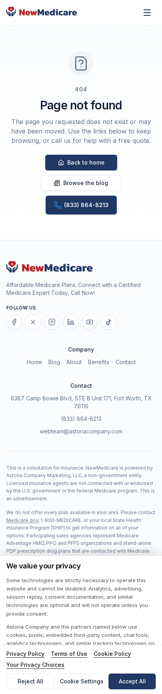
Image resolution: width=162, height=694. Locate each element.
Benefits (98, 362)
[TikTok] (108, 322)
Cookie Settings (81, 681)
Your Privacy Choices (35, 664)
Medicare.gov (22, 520)
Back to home (86, 162)
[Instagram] (52, 322)
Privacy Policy (25, 653)
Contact (126, 362)
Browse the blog (85, 183)
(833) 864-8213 (81, 418)
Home (34, 362)
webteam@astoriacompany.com (81, 431)
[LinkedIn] (71, 322)
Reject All (30, 681)
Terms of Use (69, 653)
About (74, 362)
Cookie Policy (112, 653)
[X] (33, 322)
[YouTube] (90, 322)
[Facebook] (14, 322)
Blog (54, 362)
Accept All (132, 681)
